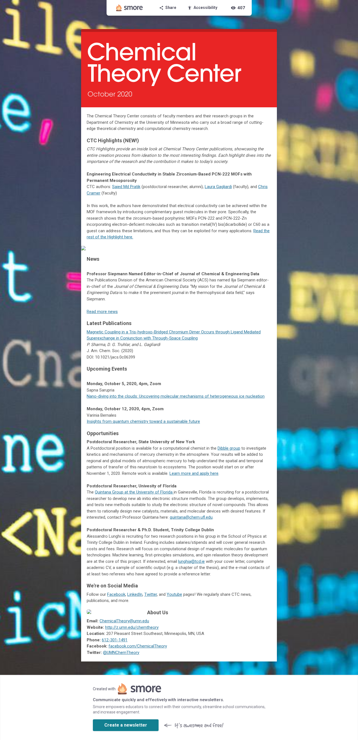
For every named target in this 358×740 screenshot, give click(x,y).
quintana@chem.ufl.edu (191, 517)
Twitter (150, 594)
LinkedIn (134, 594)
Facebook (116, 594)
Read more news (102, 311)
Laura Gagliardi (218, 186)
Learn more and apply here (193, 473)
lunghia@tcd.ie (191, 561)
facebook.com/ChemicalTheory (138, 646)
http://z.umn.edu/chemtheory (132, 627)
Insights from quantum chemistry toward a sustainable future (143, 421)
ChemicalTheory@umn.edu (124, 620)
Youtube (174, 594)
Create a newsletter (125, 725)
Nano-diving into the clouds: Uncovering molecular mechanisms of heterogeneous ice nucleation (176, 396)
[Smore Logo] (129, 7)
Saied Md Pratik (126, 186)
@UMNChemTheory (121, 652)
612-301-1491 (115, 639)
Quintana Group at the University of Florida (134, 492)
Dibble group (229, 448)
